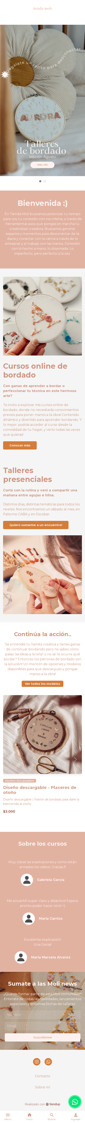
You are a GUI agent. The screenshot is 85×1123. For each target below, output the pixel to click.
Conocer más (19, 445)
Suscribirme (42, 1037)
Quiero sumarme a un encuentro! (35, 525)
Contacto (42, 1076)
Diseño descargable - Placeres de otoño (39, 790)
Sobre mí (42, 1087)
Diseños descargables (19, 780)
